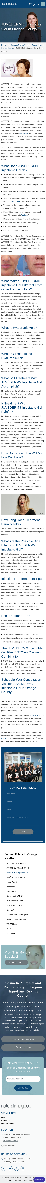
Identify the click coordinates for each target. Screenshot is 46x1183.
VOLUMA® (11, 933)
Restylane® (11, 891)
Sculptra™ (11, 910)
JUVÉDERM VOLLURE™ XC (18, 868)
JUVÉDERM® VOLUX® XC (17, 877)
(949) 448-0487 (31, 4)
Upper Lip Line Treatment (16, 919)
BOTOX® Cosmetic (14, 201)
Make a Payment (7, 1123)
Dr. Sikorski (34, 715)
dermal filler (23, 133)
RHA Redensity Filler (15, 901)
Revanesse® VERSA (15, 896)
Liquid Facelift (12, 882)
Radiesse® (11, 887)
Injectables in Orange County (19, 45)
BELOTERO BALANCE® (16, 863)
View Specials (16, 962)
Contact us (5, 738)
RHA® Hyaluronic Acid (15, 905)
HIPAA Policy (11, 1180)
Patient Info (5, 1120)
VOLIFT (10, 929)
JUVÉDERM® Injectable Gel (17, 873)
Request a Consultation (23, 1039)
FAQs (3, 1117)
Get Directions (10, 1140)
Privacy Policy (22, 1180)
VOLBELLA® (12, 924)
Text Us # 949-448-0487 (35, 4)
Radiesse (24, 215)
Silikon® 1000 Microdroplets (17, 915)
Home (3, 45)
